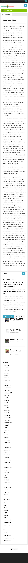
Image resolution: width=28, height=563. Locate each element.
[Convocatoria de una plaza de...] (7, 331)
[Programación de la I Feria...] (7, 320)
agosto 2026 (7, 365)
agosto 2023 (7, 450)
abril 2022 (6, 477)
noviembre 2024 (7, 417)
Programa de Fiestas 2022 (16, 339)
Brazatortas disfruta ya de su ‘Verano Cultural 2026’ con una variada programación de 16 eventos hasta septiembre (13, 284)
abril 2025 (6, 405)
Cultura (5, 505)
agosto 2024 (7, 425)
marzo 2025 (6, 407)
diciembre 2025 (7, 385)
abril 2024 (6, 435)
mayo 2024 (6, 432)
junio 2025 (6, 400)
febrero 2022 (7, 482)
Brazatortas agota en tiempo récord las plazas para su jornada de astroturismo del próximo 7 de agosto (14, 291)
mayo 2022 (6, 475)
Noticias (6, 517)
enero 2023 (6, 457)
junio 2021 (6, 489)
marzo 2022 (6, 480)
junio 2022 (6, 472)
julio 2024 (6, 427)
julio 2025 (6, 397)
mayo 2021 (6, 492)
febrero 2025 (7, 410)
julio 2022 (6, 470)
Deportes (6, 507)
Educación (6, 510)
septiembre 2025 (8, 392)
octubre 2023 (7, 445)
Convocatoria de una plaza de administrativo (15, 330)
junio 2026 (6, 370)
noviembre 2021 (7, 487)
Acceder (6, 533)
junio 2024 (6, 430)
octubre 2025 (7, 390)
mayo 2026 (6, 372)
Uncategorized (7, 522)
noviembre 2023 (7, 442)
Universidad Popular (8, 525)
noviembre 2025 (7, 387)
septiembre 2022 (8, 467)
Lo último (20, 316)
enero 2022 (6, 485)
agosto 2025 (7, 395)
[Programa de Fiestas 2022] (7, 341)
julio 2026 (6, 368)
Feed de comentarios (9, 538)
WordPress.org (7, 540)
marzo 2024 (6, 437)
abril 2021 (6, 494)
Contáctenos (8, 10)
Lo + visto (9, 316)
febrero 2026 (7, 380)
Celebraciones (7, 502)
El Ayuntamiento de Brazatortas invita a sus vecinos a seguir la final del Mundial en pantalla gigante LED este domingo (13, 298)
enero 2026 (6, 382)
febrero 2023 (7, 455)
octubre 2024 (7, 420)
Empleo (5, 512)
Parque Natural (7, 520)
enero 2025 (6, 412)
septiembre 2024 (8, 422)
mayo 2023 (6, 452)
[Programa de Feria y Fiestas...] (7, 351)
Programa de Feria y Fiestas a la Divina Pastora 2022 (16, 351)
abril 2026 (6, 375)
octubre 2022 (7, 465)
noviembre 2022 (7, 462)
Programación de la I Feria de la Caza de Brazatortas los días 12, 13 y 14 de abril (16, 319)
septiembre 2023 (8, 447)
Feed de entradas (8, 535)
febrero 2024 (7, 440)
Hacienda (6, 515)
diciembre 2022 (7, 460)
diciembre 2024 (7, 415)
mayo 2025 (6, 402)
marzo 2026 (6, 377)
